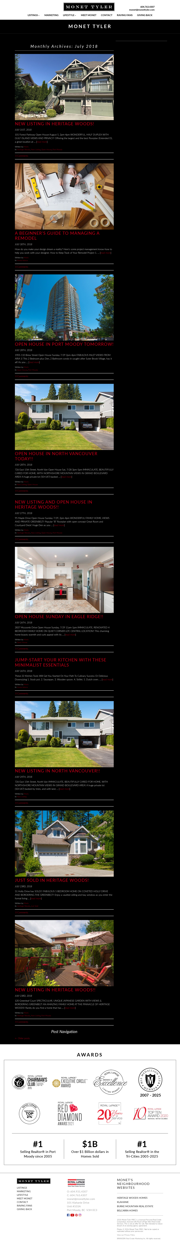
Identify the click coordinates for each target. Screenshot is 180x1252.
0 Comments (21, 156)
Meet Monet (88, 15)
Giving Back (144, 15)
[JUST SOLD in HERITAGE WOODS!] (64, 843)
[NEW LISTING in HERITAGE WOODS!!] (64, 953)
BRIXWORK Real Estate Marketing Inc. (131, 1238)
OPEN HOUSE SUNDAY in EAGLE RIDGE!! (59, 617)
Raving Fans (125, 15)
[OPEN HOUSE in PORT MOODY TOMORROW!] (64, 307)
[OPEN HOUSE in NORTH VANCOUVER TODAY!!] (64, 417)
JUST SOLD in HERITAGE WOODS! (52, 880)
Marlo (26, 147)
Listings (33, 15)
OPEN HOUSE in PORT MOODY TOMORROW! (64, 344)
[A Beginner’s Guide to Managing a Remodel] (64, 196)
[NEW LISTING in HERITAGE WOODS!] (64, 87)
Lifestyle (68, 15)
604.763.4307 (147, 7)
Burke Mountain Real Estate (135, 1206)
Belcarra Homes (127, 1211)
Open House (46, 150)
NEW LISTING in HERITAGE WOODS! (54, 124)
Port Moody (57, 150)
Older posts (22, 1038)
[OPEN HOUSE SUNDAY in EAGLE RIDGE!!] (64, 580)
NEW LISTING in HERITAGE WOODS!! (55, 990)
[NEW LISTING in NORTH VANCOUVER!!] (64, 734)
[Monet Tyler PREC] (89, 7)
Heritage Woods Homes (132, 1198)
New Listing (35, 150)
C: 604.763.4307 (77, 1195)
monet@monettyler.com (142, 10)
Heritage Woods (23, 150)
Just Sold (34, 906)
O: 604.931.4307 (77, 1191)
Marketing (51, 15)
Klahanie (123, 1202)
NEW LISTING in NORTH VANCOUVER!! (57, 771)
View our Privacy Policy (126, 1235)
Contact (106, 15)
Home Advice (22, 260)
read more (42, 142)
